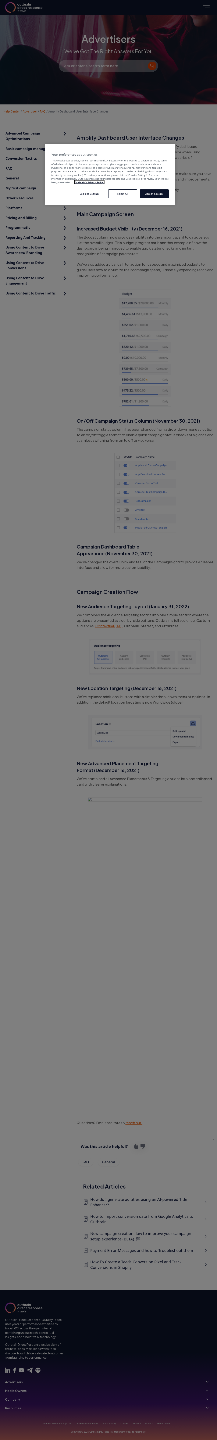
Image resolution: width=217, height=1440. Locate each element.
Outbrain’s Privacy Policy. (89, 182)
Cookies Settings (90, 193)
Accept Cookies (154, 193)
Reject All (122, 193)
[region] (110, 174)
